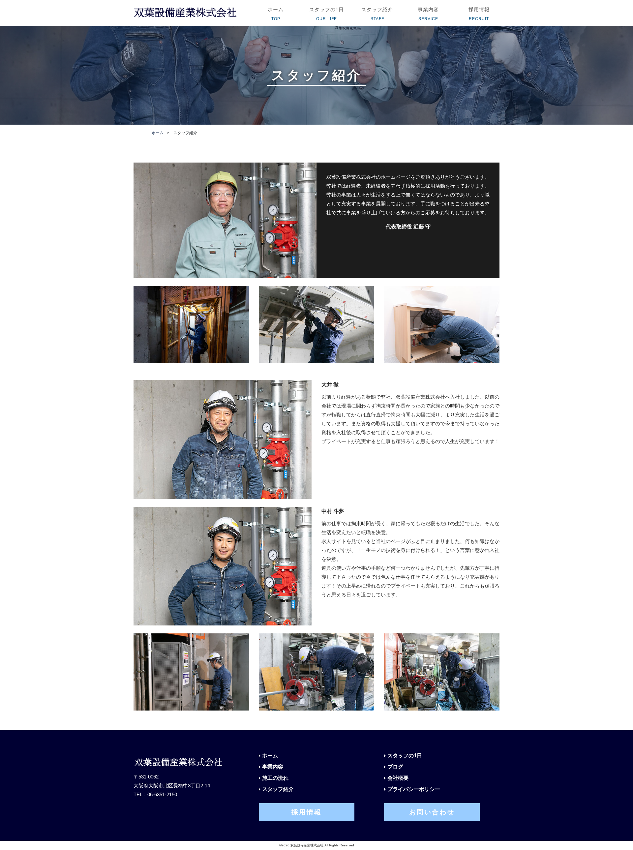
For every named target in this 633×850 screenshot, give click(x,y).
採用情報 (306, 812)
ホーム (158, 133)
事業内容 (272, 767)
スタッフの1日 (404, 755)
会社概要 (397, 778)
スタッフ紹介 (278, 789)
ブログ (395, 767)
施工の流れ (275, 778)
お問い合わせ (432, 812)
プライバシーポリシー (413, 789)
